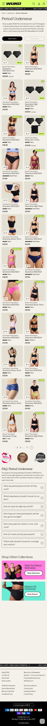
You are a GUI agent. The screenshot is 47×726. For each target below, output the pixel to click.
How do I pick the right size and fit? (18, 506)
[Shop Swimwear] (23, 570)
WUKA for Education (8, 686)
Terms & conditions (30, 686)
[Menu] (3, 3)
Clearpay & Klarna (30, 691)
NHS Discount (28, 681)
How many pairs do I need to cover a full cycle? (21, 525)
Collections (10, 13)
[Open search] (33, 3)
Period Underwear (21, 13)
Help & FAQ (5, 672)
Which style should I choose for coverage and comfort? (21, 543)
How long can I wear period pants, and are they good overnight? (21, 515)
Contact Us (5, 675)
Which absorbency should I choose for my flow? (21, 498)
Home (3, 13)
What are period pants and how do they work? (20, 487)
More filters (12, 39)
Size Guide (5, 678)
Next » (31, 447)
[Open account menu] (39, 3)
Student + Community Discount (34, 675)
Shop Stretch (32, 594)
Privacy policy (28, 688)
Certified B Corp (7, 694)
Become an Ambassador (32, 672)
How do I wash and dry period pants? (19, 534)
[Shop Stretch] (23, 591)
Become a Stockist (8, 691)
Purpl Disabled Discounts (32, 678)
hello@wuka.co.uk (23, 717)
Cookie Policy (28, 694)
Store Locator (6, 681)
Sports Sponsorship (8, 688)
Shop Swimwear (33, 573)
